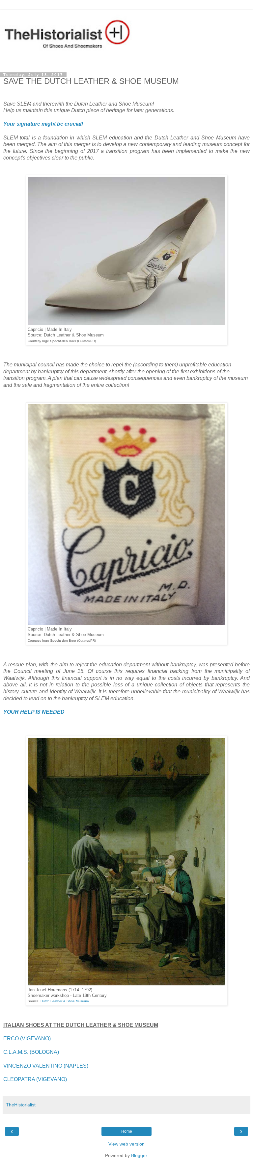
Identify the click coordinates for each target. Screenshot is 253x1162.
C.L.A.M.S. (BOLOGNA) (31, 1052)
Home (126, 1131)
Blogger (139, 1155)
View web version (126, 1144)
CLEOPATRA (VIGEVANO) (35, 1079)
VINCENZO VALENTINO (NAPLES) (45, 1066)
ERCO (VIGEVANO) (27, 1038)
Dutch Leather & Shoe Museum (65, 1001)
